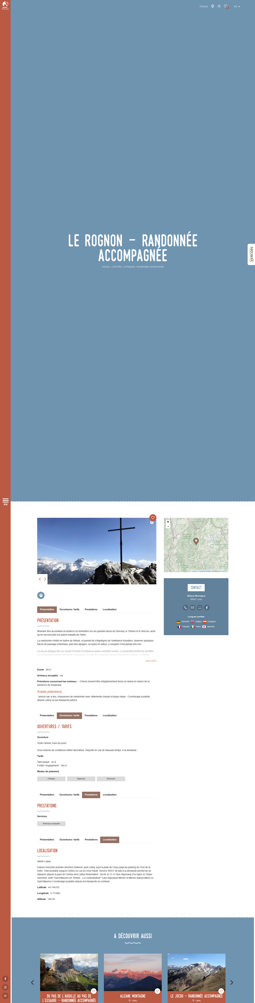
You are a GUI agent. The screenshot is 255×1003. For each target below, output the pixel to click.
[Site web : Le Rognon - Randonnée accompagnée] (199, 607)
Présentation (47, 716)
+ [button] (168, 522)
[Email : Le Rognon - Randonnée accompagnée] (192, 607)
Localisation (110, 609)
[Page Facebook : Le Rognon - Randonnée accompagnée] (207, 607)
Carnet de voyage (225, 6)
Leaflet (194, 571)
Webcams (212, 6)
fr (235, 7)
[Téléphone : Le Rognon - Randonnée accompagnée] (185, 607)
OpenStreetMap (205, 571)
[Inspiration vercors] (251, 254)
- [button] (168, 526)
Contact (204, 6)
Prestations (91, 609)
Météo (219, 6)
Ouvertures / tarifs (69, 609)
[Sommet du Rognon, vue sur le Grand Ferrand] (96, 551)
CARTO (225, 571)
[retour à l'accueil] (5, 5)
